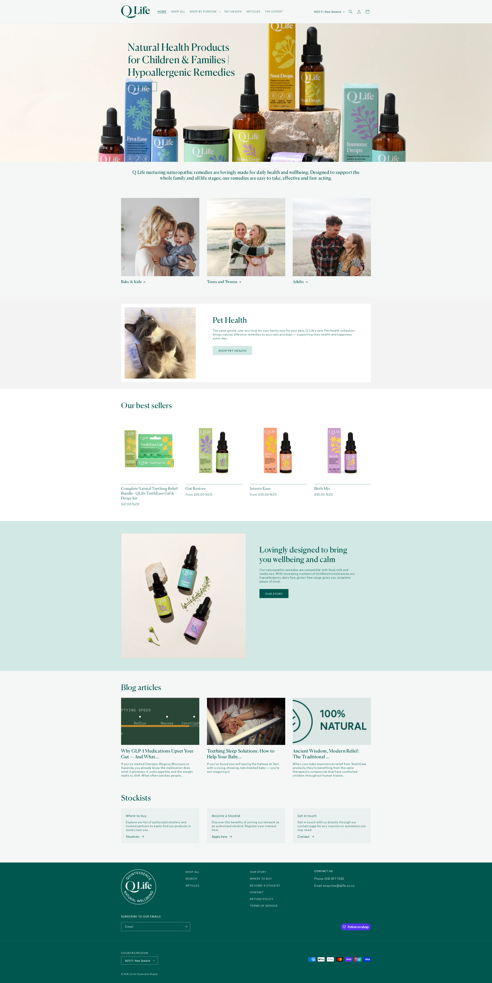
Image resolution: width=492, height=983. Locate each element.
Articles (192, 885)
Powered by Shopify (147, 974)
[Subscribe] (186, 926)
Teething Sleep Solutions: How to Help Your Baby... (241, 753)
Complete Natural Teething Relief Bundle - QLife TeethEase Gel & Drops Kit (149, 493)
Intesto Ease (260, 488)
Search (191, 878)
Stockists (132, 836)
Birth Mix (322, 488)
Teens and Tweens (222, 281)
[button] (204, 11)
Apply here (220, 836)
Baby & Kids (131, 281)
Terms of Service (264, 905)
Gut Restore (195, 488)
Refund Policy (261, 899)
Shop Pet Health (232, 350)
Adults (298, 281)
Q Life (133, 974)
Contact (303, 836)
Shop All (192, 872)
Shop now (142, 87)
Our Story (274, 594)
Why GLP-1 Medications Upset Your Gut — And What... (157, 753)
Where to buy (261, 878)
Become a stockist (265, 885)
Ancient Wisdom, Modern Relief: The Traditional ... (326, 753)
